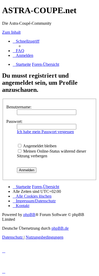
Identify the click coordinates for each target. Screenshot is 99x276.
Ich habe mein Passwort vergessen (45, 131)
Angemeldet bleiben (39, 146)
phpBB (29, 214)
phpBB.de (60, 228)
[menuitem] (18, 50)
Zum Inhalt (11, 32)
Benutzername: (18, 107)
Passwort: (14, 121)
